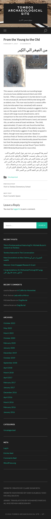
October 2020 (9, 338)
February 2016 (10, 407)
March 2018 (9, 372)
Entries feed (8, 453)
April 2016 (8, 397)
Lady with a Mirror (21, 295)
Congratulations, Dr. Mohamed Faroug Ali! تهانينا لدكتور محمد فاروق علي (23, 271)
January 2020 (9, 348)
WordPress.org (10, 463)
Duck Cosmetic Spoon (12, 195)
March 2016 (9, 402)
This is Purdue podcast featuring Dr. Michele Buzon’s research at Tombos (25, 246)
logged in (16, 209)
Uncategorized (13, 177)
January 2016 (9, 412)
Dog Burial (23, 300)
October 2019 (9, 358)
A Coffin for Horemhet (26, 290)
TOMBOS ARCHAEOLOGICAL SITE (25, 10)
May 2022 (8, 328)
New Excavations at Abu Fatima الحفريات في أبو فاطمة (23, 258)
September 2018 (10, 363)
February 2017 (10, 382)
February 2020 (10, 343)
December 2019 (10, 353)
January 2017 (9, 387)
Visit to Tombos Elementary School (17, 185)
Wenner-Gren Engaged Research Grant (19, 265)
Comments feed (10, 458)
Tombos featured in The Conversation (19, 252)
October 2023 (9, 323)
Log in (6, 448)
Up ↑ (43, 514)
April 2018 (8, 368)
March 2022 (9, 333)
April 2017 (8, 377)
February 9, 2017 (11, 44)
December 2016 (10, 392)
